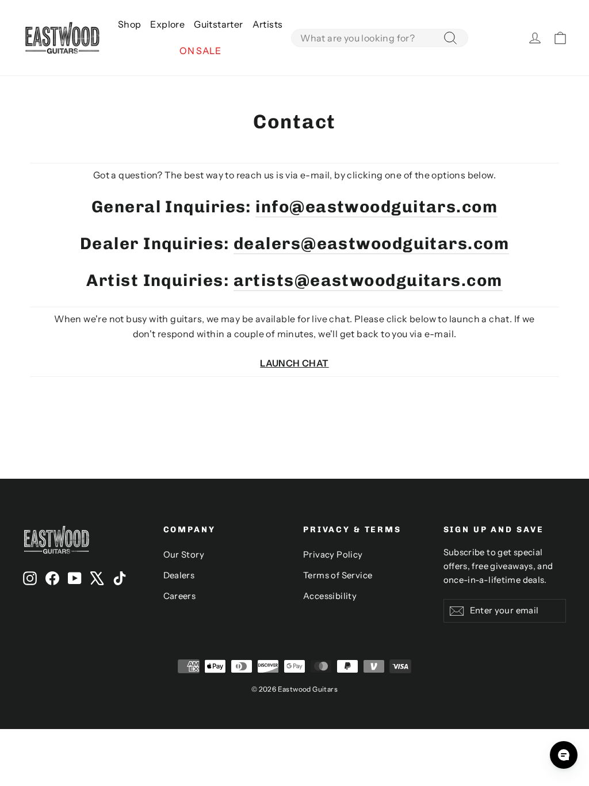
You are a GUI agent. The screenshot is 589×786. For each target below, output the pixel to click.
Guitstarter (218, 24)
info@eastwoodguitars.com (376, 206)
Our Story (184, 555)
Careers (179, 596)
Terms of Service (337, 575)
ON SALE (200, 50)
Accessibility (330, 596)
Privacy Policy (333, 555)
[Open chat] (563, 755)
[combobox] (379, 38)
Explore (167, 24)
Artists (268, 24)
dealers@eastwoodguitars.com (371, 243)
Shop (129, 24)
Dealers (179, 575)
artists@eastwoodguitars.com (368, 280)
